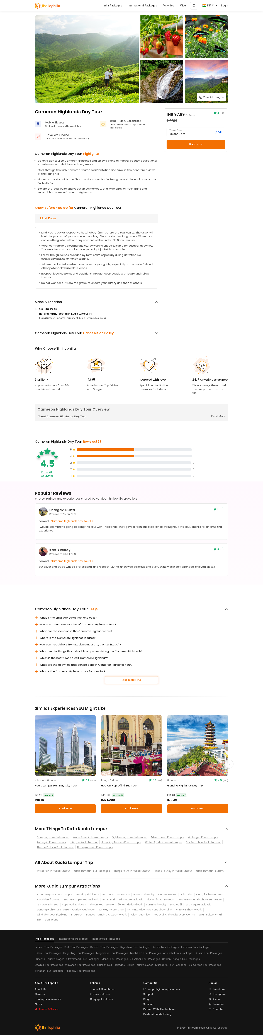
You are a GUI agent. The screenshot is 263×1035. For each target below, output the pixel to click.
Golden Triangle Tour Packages (181, 958)
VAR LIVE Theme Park (189, 909)
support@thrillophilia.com (164, 989)
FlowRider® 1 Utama (48, 899)
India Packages (44, 938)
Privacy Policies (100, 994)
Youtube (218, 1009)
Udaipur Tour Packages (49, 964)
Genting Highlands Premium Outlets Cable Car (66, 909)
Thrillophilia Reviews (48, 999)
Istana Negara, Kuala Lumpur (54, 894)
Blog (146, 999)
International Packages (73, 938)
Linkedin (218, 1004)
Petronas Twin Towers (116, 894)
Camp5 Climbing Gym (210, 894)
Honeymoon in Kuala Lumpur (95, 847)
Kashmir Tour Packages (104, 947)
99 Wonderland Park (130, 904)
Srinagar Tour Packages (49, 970)
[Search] (194, 5)
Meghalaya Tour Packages (112, 953)
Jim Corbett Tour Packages (205, 964)
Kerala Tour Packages (166, 947)
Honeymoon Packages (106, 938)
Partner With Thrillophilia (159, 1009)
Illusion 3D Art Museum (161, 899)
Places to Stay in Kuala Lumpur (173, 871)
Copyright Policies (101, 999)
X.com (216, 999)
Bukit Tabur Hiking (48, 919)
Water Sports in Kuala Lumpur (163, 842)
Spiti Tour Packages (76, 947)
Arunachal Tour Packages (178, 953)
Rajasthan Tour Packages (135, 947)
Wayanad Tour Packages (80, 964)
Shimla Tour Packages (140, 964)
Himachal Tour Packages (49, 958)
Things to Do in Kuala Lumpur (132, 871)
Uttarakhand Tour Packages (82, 958)
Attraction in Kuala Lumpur (53, 871)
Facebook (219, 989)
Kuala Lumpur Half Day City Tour (56, 785)
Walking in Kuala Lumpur (203, 837)
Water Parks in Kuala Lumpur (90, 837)
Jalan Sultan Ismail (210, 914)
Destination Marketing (157, 1014)
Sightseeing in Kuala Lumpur (129, 837)
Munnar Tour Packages (111, 964)
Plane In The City (143, 894)
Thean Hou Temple (102, 904)
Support (148, 994)
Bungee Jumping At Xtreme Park (106, 914)
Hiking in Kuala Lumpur (84, 842)
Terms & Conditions (102, 989)
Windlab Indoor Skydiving (52, 914)
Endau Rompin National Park (81, 899)
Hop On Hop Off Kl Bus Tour (119, 785)
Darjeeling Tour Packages (78, 953)
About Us (40, 989)
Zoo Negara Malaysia (198, 904)
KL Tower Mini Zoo (48, 904)
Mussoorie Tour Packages (170, 964)
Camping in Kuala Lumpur (53, 837)
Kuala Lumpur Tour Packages (92, 871)
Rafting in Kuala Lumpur (51, 842)
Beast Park (109, 899)
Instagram (219, 994)
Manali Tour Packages (115, 958)
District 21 (176, 904)
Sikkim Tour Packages (48, 953)
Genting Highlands (87, 894)
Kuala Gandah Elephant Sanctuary (200, 899)
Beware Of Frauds (49, 1009)
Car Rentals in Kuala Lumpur (203, 842)
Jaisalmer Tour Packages (145, 958)
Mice (183, 5)
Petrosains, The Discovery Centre (174, 914)
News (38, 1004)
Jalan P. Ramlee (140, 914)
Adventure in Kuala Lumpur (167, 837)
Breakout (76, 914)
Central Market (167, 894)
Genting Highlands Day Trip (185, 785)
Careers (40, 994)
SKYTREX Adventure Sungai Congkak (149, 909)
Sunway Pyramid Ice (111, 909)
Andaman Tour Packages (196, 947)
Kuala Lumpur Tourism (210, 871)
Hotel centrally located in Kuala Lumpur (63, 314)
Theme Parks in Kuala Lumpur (55, 847)
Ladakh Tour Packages (48, 947)
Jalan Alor (187, 894)
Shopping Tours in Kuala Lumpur (121, 842)
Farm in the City (156, 904)
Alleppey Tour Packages (80, 970)
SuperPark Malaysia (74, 904)
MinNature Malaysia (131, 899)
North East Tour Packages (145, 953)
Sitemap (148, 1004)
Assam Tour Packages (209, 953)
